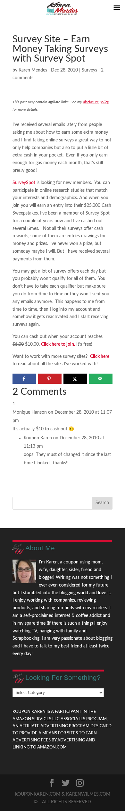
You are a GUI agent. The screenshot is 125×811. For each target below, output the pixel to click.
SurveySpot (25, 183)
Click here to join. (58, 344)
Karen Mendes (33, 70)
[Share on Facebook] (24, 379)
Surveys (89, 70)
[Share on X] (75, 379)
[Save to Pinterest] (50, 379)
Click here (99, 356)
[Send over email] (101, 379)
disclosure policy (96, 102)
